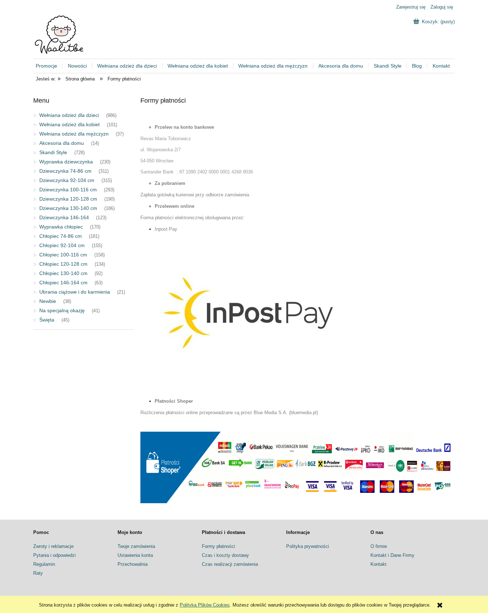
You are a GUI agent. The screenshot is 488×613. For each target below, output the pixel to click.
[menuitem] (49, 66)
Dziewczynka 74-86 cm (65, 171)
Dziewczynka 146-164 (64, 217)
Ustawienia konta (135, 555)
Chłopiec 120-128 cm (63, 264)
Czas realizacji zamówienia (230, 564)
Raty (38, 573)
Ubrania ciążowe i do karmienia (74, 292)
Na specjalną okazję (62, 310)
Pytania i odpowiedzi (54, 555)
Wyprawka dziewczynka (66, 162)
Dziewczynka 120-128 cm (68, 199)
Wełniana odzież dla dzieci (69, 115)
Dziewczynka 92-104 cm (66, 180)
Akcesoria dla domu (61, 143)
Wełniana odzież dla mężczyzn (74, 134)
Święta (46, 320)
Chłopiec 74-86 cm (60, 236)
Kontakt (378, 564)
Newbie (47, 301)
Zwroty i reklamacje (53, 546)
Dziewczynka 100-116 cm (68, 189)
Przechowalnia (133, 564)
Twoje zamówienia (136, 546)
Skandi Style (53, 152)
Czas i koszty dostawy (225, 555)
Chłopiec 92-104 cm (62, 245)
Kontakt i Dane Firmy (392, 555)
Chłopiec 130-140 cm (63, 273)
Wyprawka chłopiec (61, 227)
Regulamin (44, 564)
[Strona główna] (60, 34)
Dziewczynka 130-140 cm (68, 208)
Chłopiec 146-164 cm (63, 282)
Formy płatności (218, 546)
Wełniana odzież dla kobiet (69, 124)
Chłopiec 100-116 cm (63, 255)
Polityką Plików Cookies (205, 605)
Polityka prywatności (307, 546)
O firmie (378, 546)
